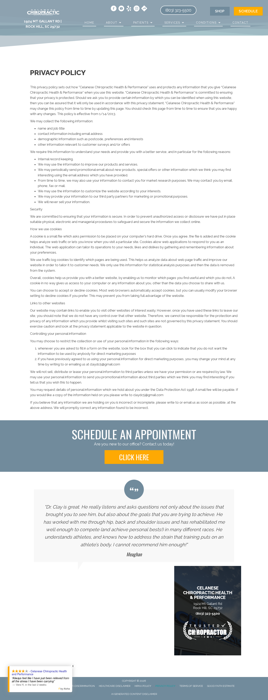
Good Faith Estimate (221, 685)
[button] (134, 457)
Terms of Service (191, 685)
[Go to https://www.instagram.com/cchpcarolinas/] (136, 9)
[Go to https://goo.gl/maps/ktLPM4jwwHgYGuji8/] (144, 9)
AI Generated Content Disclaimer (134, 694)
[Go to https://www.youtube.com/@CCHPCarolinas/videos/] (121, 9)
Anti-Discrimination (81, 685)
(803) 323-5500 (208, 613)
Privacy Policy (165, 685)
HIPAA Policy (143, 685)
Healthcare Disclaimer (114, 685)
